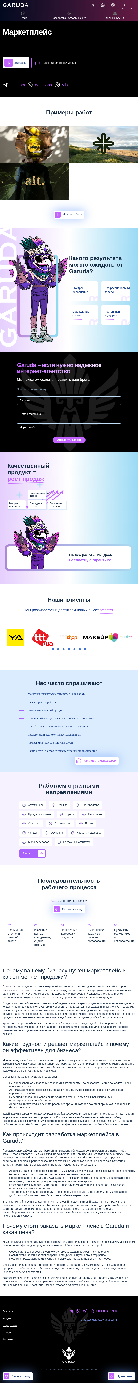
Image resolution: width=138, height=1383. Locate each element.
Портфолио (10, 1325)
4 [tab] (69, 649)
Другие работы (72, 214)
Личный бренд (115, 18)
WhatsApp (43, 85)
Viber (66, 85)
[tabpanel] (16, 637)
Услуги (7, 1318)
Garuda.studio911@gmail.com (99, 1319)
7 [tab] (85, 649)
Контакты (8, 1339)
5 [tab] (74, 649)
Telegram (17, 85)
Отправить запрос (69, 439)
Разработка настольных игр (69, 18)
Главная (8, 1311)
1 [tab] (53, 649)
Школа (23, 18)
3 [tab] (64, 649)
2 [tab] (58, 649)
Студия (7, 1332)
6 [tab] (80, 649)
